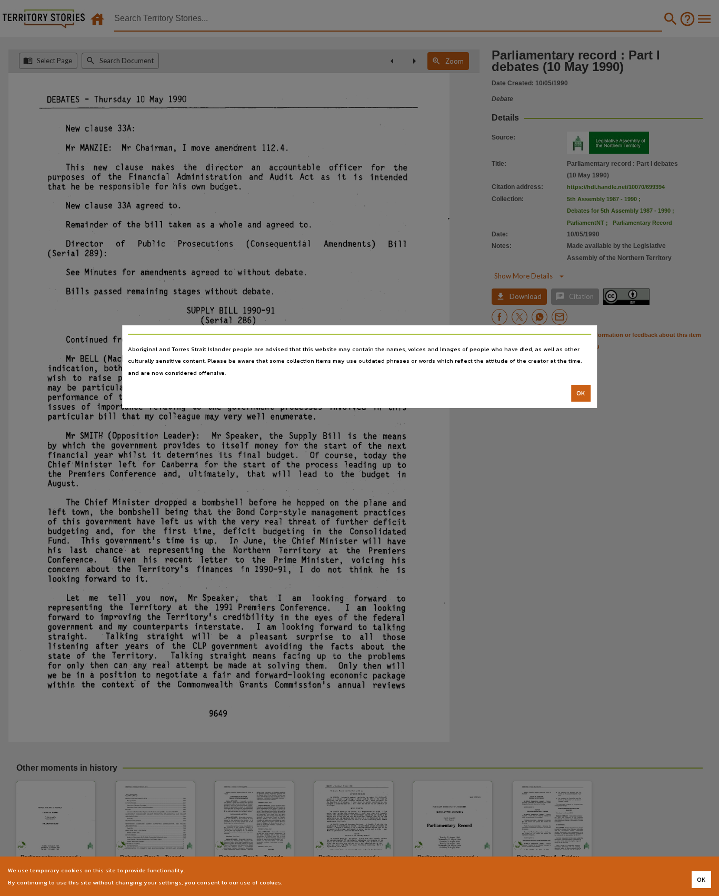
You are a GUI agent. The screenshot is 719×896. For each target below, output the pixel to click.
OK (580, 393)
